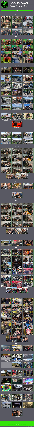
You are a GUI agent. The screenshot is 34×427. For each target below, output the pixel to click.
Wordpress (33, 426)
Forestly (27, 426)
